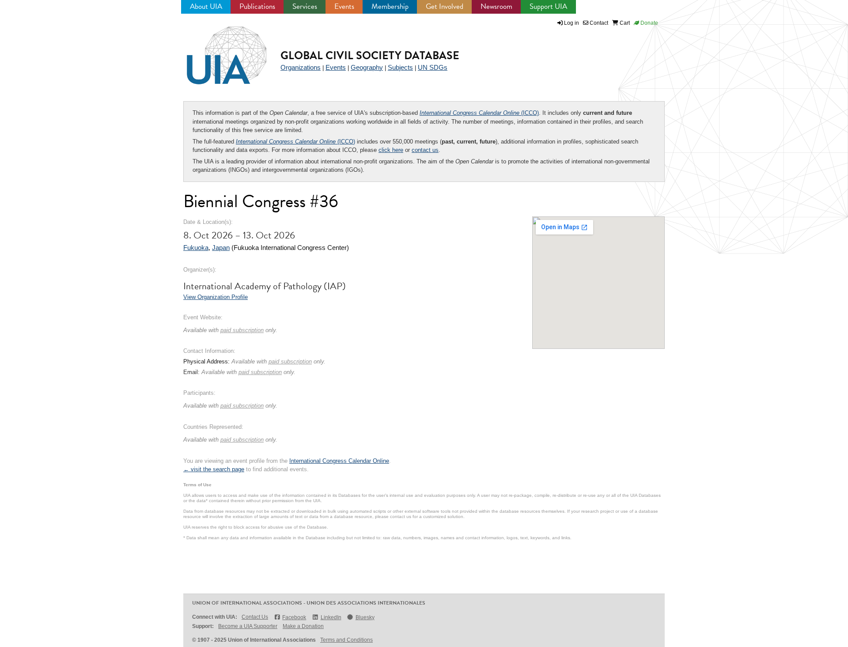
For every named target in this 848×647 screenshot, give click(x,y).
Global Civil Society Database (369, 55)
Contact (598, 23)
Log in (571, 23)
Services (304, 6)
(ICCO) (479, 113)
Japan (221, 247)
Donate (648, 23)
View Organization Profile (215, 297)
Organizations (300, 67)
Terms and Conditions (346, 640)
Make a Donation (303, 626)
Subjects (400, 67)
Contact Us (255, 617)
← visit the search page (213, 469)
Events (344, 6)
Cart (624, 23)
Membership (390, 6)
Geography (367, 67)
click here (391, 150)
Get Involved (444, 6)
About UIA (206, 6)
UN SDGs (432, 67)
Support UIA (548, 6)
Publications (257, 6)
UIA (216, 50)
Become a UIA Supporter (247, 626)
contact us (425, 150)
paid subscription (242, 330)
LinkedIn (331, 617)
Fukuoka (195, 247)
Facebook (294, 617)
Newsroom (496, 6)
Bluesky (365, 617)
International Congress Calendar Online (339, 461)
